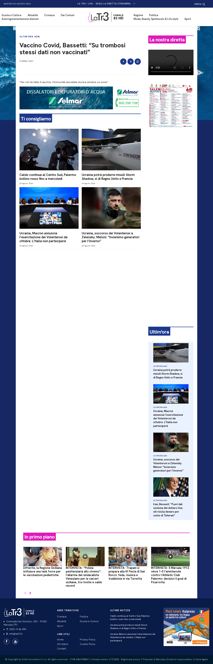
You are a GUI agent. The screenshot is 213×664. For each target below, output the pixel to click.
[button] (200, 4)
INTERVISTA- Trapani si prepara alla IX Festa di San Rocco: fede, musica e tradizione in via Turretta (127, 573)
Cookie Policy (87, 644)
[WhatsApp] (138, 61)
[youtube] (15, 641)
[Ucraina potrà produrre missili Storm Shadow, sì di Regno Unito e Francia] (111, 149)
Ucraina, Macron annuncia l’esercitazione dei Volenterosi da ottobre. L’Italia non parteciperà (43, 237)
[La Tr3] (108, 17)
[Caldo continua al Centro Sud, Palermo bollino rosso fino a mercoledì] (49, 149)
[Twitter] (130, 61)
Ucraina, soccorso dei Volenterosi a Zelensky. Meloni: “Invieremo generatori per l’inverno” (110, 237)
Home (60, 639)
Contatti (61, 648)
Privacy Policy (87, 639)
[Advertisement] (171, 179)
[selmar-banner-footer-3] (80, 111)
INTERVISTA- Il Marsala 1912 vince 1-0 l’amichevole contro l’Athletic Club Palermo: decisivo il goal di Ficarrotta (170, 575)
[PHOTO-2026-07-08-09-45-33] (171, 130)
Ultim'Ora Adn (29, 36)
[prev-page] (25, 593)
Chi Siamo (62, 644)
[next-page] (30, 593)
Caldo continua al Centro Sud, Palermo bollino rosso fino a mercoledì (47, 177)
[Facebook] (123, 61)
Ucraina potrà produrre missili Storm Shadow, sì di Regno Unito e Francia (108, 177)
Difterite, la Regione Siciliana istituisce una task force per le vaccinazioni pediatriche (42, 571)
